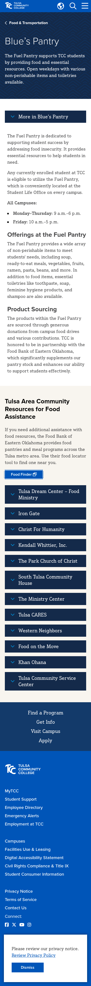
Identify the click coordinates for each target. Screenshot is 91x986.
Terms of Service (21, 899)
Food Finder (21, 474)
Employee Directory (24, 807)
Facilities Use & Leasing (27, 849)
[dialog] (45, 958)
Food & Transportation (28, 23)
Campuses (15, 841)
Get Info (45, 722)
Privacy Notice (19, 891)
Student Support (21, 799)
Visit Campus (45, 731)
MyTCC (12, 791)
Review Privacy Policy (34, 955)
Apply (45, 740)
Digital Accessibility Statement (34, 857)
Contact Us (15, 908)
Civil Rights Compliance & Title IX (37, 866)
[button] (73, 6)
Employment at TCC (24, 824)
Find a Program (45, 713)
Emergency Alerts (22, 816)
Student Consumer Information (34, 874)
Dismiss (27, 967)
